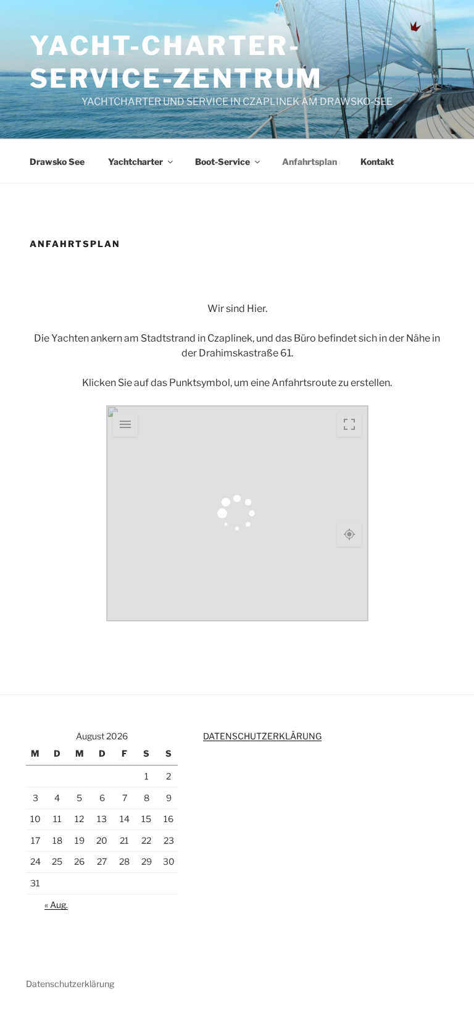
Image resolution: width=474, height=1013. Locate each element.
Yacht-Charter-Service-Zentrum (176, 62)
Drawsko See (57, 161)
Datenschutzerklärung (70, 983)
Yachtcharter (135, 161)
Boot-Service (222, 161)
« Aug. (56, 904)
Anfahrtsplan (309, 161)
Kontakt (377, 161)
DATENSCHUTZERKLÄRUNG (262, 736)
